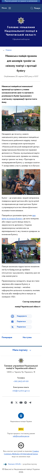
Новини (9, 50)
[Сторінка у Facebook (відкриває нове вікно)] (11, 402)
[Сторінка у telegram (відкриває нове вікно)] (30, 402)
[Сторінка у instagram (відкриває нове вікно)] (25, 402)
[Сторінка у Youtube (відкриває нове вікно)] (21, 402)
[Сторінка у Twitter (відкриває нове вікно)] (16, 402)
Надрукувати (22, 316)
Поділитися (21, 321)
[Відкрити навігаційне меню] (10, 8)
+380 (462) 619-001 (21, 381)
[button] (21, 350)
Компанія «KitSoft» (14, 464)
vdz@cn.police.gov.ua (21, 391)
